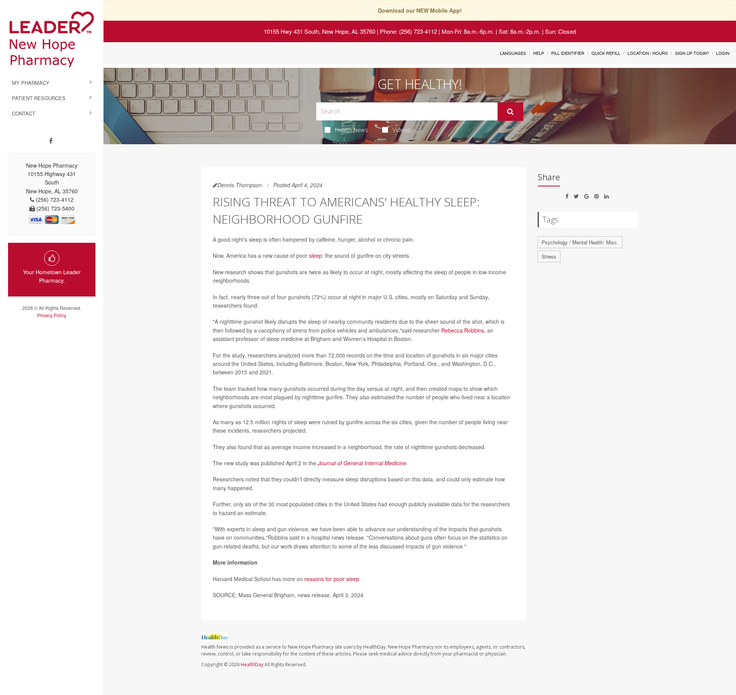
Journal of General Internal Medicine (362, 463)
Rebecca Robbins (462, 330)
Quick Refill (605, 53)
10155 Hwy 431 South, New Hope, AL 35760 (319, 31)
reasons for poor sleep (331, 579)
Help (538, 53)
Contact (23, 113)
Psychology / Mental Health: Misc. (580, 242)
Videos (402, 129)
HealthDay (252, 664)
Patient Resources (39, 98)
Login (722, 53)
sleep (315, 255)
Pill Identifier (567, 53)
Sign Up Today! (692, 53)
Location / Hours (648, 53)
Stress (549, 256)
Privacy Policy (51, 315)
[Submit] (510, 111)
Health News (351, 129)
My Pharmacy (30, 82)
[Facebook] (51, 141)
